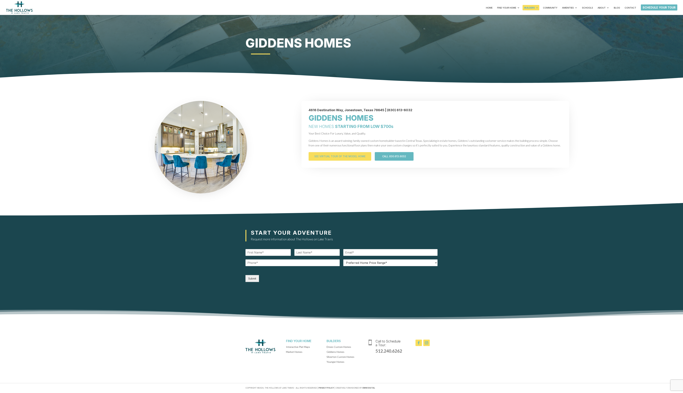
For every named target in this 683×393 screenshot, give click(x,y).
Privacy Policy (326, 388)
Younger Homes (335, 361)
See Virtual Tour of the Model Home (340, 156)
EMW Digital (368, 388)
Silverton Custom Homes (340, 356)
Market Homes (294, 351)
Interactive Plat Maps (298, 346)
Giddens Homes (335, 351)
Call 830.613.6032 (394, 156)
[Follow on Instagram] (426, 343)
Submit (252, 278)
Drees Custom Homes (339, 346)
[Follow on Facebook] (418, 343)
